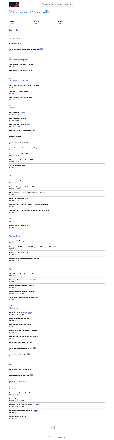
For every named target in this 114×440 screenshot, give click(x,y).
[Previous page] (49, 427)
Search (12, 21)
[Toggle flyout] (54, 23)
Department (37, 21)
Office (60, 21)
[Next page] (64, 427)
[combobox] (34, 23)
